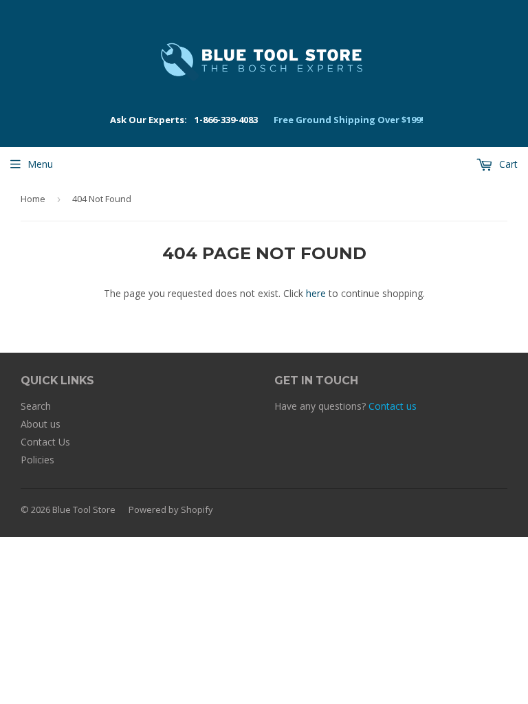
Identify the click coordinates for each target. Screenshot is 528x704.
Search (36, 405)
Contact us (392, 405)
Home (33, 198)
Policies (37, 459)
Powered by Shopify (171, 509)
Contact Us (45, 441)
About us (40, 423)
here (316, 293)
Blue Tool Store (84, 509)
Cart (507, 163)
